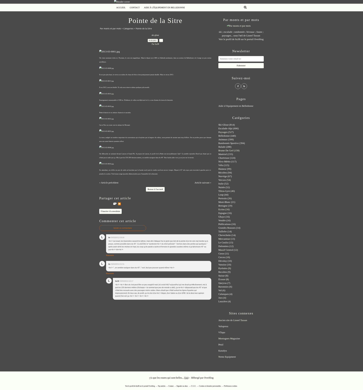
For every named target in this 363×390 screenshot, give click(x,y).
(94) (225, 172)
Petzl (220, 344)
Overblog (209, 377)
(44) (223, 194)
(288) (224, 147)
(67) (225, 176)
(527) (226, 132)
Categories (128, 28)
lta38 (237, 39)
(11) (223, 253)
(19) (225, 205)
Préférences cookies (230, 386)
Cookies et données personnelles (210, 386)
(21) (226, 202)
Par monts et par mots (110, 28)
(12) (226, 246)
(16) (224, 209)
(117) (227, 161)
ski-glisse (155, 35)
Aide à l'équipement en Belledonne (164, 7)
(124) (226, 158)
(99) (224, 169)
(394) (231, 143)
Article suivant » (203, 182)
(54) (224, 180)
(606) (228, 128)
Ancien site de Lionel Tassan (232, 320)
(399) (226, 139)
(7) (224, 283)
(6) (225, 286)
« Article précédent (108, 182)
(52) (223, 183)
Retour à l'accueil (155, 189)
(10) (224, 257)
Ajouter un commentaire (122, 228)
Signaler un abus (182, 386)
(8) (223, 275)
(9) (224, 268)
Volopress (223, 326)
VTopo (221, 332)
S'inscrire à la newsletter (110, 211)
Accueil (120, 7)
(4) (225, 294)
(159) (228, 150)
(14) (229, 227)
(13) (226, 239)
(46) (226, 191)
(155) (225, 154)
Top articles (161, 386)
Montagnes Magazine (229, 338)
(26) (225, 198)
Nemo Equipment (227, 356)
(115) (223, 165)
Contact (135, 7)
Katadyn (222, 350)
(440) (227, 135)
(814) (226, 124)
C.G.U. (193, 386)
